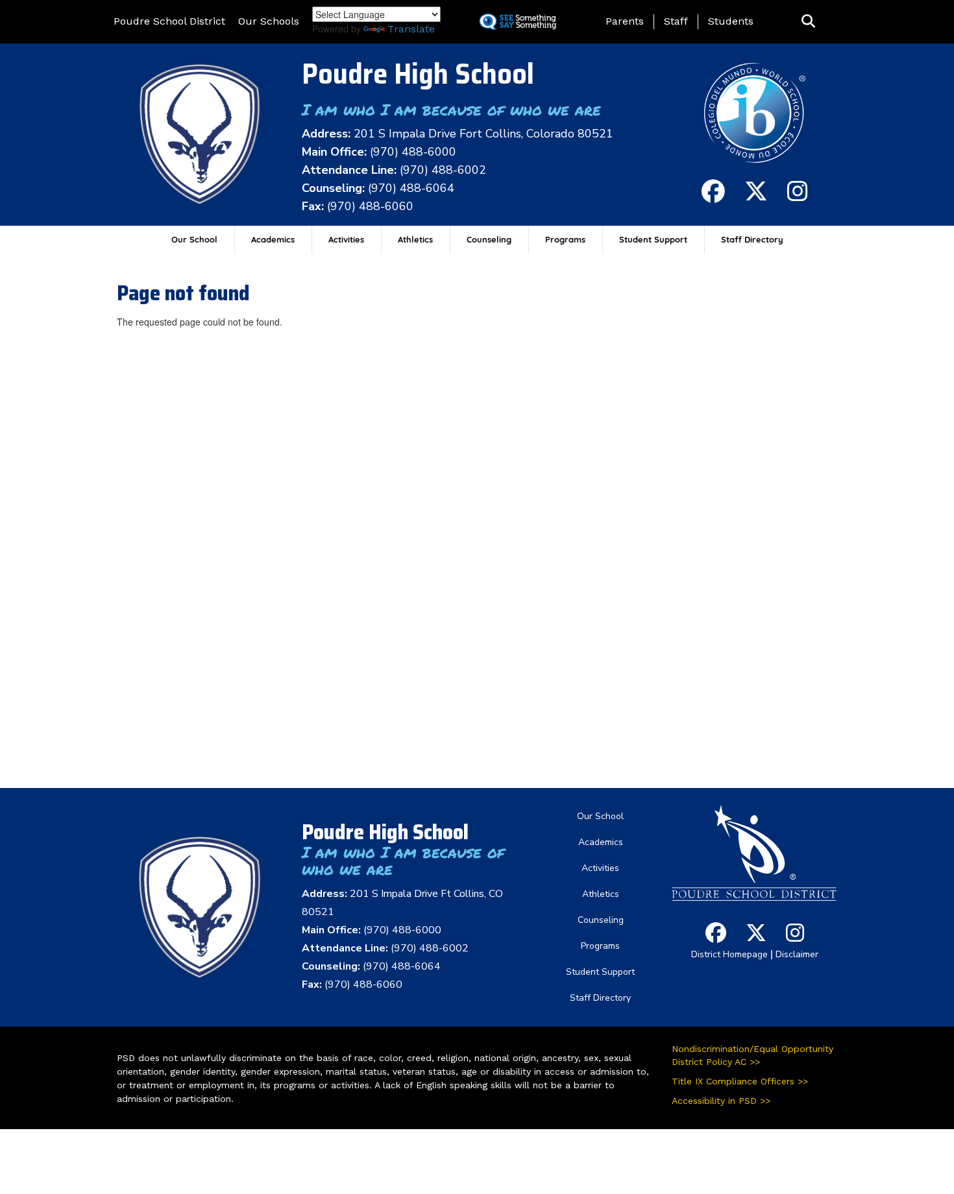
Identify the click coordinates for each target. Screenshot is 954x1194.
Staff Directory (752, 239)
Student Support (653, 239)
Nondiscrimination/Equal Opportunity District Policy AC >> (752, 1055)
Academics (273, 239)
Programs (565, 239)
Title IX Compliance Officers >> (740, 1081)
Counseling (489, 239)
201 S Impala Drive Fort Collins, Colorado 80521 (483, 133)
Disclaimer (797, 954)
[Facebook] (713, 197)
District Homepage (729, 954)
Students (730, 21)
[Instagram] (797, 197)
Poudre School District (169, 21)
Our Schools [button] (268, 21)
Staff (676, 21)
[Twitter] (756, 197)
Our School (194, 239)
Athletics (415, 239)
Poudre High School (418, 73)
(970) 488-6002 (443, 170)
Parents (624, 21)
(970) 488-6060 (370, 206)
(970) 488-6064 (411, 188)
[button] (808, 22)
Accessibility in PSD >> (721, 1100)
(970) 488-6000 (413, 152)
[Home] (200, 134)
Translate (411, 29)
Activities (346, 239)
